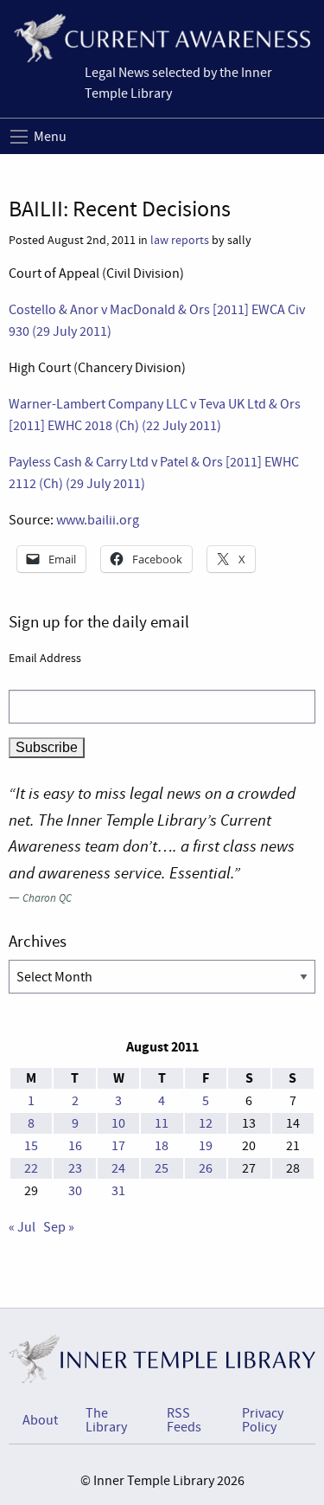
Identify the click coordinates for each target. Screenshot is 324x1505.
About (40, 1420)
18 (161, 1145)
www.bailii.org (97, 520)
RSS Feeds (184, 1420)
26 (206, 1168)
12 (206, 1123)
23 (75, 1168)
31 (118, 1190)
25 (161, 1168)
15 (31, 1145)
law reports (179, 240)
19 (206, 1145)
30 (75, 1190)
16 (75, 1145)
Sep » (58, 1227)
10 (118, 1123)
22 (31, 1168)
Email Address (45, 658)
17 (118, 1145)
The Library (106, 1420)
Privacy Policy (262, 1420)
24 (118, 1168)
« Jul (22, 1227)
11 (161, 1123)
